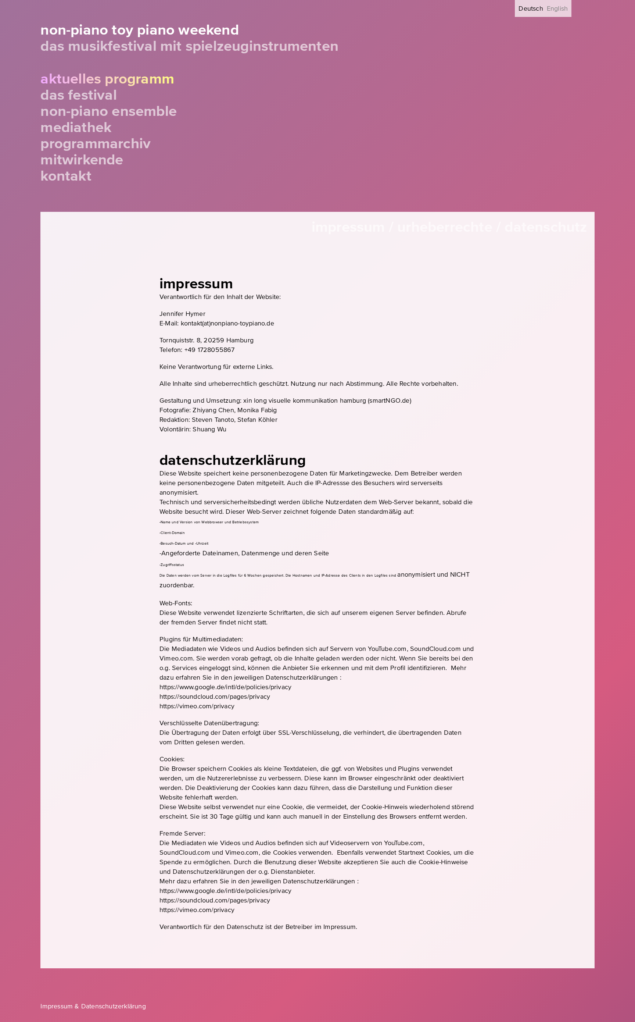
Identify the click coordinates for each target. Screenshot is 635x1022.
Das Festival (78, 95)
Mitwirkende (81, 160)
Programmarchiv (95, 144)
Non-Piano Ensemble (108, 111)
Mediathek (75, 127)
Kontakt (65, 176)
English (557, 8)
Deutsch (531, 8)
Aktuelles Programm (107, 79)
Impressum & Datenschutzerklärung (93, 1006)
